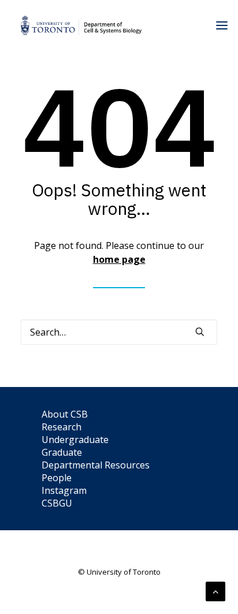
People (57, 477)
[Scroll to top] (215, 590)
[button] (200, 331)
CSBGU (57, 503)
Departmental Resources (96, 465)
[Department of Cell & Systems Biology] (81, 25)
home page (119, 259)
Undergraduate (75, 439)
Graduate (62, 452)
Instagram (64, 490)
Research (61, 427)
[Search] (119, 332)
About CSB (65, 414)
